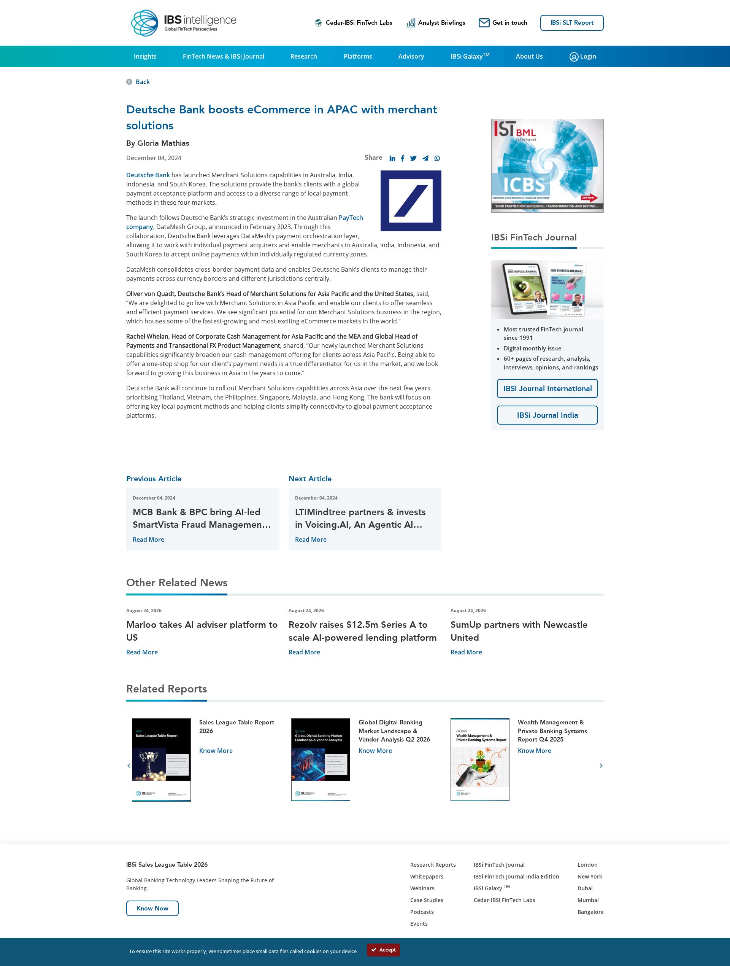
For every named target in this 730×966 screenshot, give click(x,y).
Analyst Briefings (441, 22)
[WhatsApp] (437, 158)
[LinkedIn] (392, 158)
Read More (148, 539)
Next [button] (601, 766)
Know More (216, 750)
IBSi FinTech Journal (499, 864)
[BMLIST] (547, 165)
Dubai (585, 888)
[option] (206, 766)
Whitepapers (426, 876)
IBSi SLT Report (572, 22)
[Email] (425, 158)
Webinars (422, 888)
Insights (145, 56)
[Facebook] (403, 158)
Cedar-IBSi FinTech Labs (359, 22)
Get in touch (509, 22)
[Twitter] (413, 158)
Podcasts (422, 911)
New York (590, 876)
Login (587, 56)
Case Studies (426, 900)
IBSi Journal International (547, 388)
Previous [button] (128, 766)
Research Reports (433, 864)
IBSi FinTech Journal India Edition (516, 876)
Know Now (152, 908)
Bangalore (591, 911)
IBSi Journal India (547, 415)
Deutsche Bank (148, 175)
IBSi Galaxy (470, 55)
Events (419, 923)
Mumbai (588, 900)
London (588, 864)
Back (143, 82)
